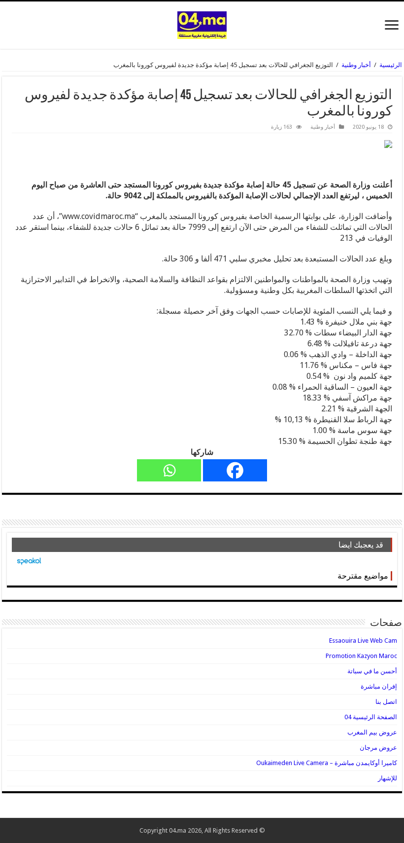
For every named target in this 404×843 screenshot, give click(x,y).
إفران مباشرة (379, 686)
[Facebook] (235, 470)
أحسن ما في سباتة (372, 671)
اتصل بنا (386, 701)
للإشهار (387, 778)
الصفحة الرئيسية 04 (370, 717)
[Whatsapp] (169, 470)
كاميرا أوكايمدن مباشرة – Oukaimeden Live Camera (326, 763)
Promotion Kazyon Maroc (361, 656)
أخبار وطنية (356, 65)
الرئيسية (390, 65)
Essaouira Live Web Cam (363, 640)
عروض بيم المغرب (372, 732)
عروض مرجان (378, 747)
